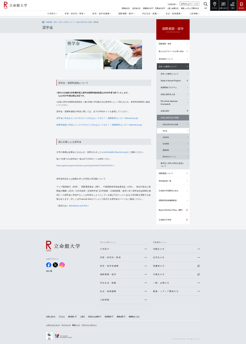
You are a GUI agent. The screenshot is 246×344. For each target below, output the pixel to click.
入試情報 (193, 13)
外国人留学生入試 (168, 94)
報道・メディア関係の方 (190, 8)
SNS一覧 (49, 271)
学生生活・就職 (149, 13)
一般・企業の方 (173, 8)
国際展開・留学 (125, 13)
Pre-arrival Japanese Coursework (169, 102)
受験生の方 (126, 8)
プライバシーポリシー (89, 325)
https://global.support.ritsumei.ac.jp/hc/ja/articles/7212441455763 (84, 165)
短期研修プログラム (169, 87)
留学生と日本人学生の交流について (172, 164)
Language (172, 4)
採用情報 (108, 316)
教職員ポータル (134, 316)
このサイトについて (53, 325)
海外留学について (166, 59)
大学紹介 (51, 13)
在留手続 (166, 137)
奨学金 (165, 131)
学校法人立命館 (93, 316)
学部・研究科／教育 (74, 13)
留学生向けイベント (170, 156)
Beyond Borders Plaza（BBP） (171, 210)
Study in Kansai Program (171, 80)
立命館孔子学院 (165, 219)
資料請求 (71, 316)
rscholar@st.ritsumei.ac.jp (115, 152)
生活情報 (166, 143)
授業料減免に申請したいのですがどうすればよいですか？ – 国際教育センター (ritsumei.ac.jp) (99, 124)
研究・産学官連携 (100, 13)
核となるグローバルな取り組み (171, 51)
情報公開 (120, 316)
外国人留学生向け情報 (84, 22)
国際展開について (166, 173)
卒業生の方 (159, 8)
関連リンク (76, 325)
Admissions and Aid (78, 205)
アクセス (62, 316)
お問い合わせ (50, 316)
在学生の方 (136, 8)
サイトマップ (66, 325)
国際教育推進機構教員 (168, 200)
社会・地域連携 (173, 13)
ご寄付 (82, 316)
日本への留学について (66, 22)
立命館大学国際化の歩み (168, 190)
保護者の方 (147, 8)
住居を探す (165, 110)
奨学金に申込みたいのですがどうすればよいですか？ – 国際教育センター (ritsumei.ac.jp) (97, 118)
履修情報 (166, 150)
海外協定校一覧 (165, 181)
